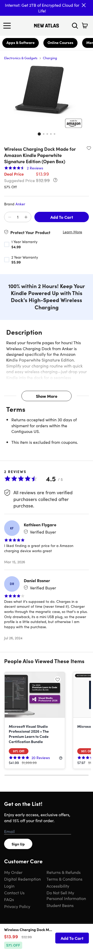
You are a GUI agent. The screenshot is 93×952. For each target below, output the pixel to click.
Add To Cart (61, 217)
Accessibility (58, 886)
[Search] (75, 25)
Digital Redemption (22, 879)
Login (9, 886)
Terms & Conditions (64, 879)
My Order (13, 872)
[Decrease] (9, 217)
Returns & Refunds (64, 872)
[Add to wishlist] (89, 148)
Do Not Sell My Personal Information (66, 895)
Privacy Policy (17, 906)
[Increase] (26, 217)
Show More (46, 396)
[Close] (84, 5)
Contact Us (14, 892)
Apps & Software (20, 42)
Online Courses (60, 42)
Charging (50, 57)
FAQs (9, 899)
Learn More (72, 231)
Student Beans (60, 905)
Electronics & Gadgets (20, 57)
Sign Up (18, 843)
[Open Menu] (8, 25)
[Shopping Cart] (85, 25)
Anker (20, 203)
